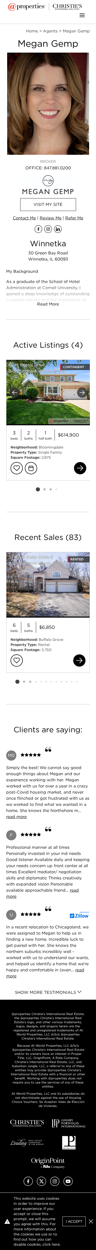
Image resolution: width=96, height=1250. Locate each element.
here (56, 1244)
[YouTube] (68, 1184)
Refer (74, 218)
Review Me (50, 218)
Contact (24, 218)
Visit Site (48, 204)
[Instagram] (54, 1184)
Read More (48, 304)
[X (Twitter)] (41, 1184)
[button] (91, 1221)
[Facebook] (28, 1184)
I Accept (74, 1221)
